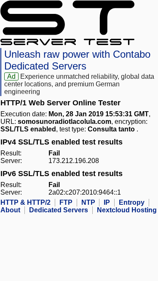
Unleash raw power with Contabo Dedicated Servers (77, 60)
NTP (88, 202)
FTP (65, 202)
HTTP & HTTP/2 (25, 202)
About (10, 210)
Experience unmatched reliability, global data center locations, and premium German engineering (79, 84)
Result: (10, 153)
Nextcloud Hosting (127, 210)
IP (107, 202)
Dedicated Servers (58, 210)
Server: (11, 160)
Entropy (132, 202)
